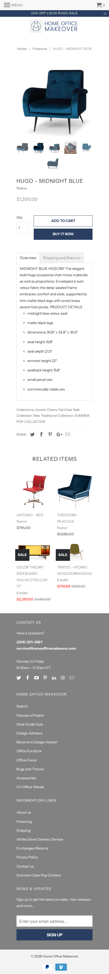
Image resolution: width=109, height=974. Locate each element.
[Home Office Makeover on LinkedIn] (54, 678)
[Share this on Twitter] (32, 434)
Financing (24, 821)
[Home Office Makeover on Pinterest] (45, 678)
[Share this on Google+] (58, 434)
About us (23, 812)
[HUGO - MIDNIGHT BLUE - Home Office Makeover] (54, 99)
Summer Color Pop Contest (38, 875)
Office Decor (26, 760)
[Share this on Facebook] (41, 434)
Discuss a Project (30, 715)
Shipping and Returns (62, 258)
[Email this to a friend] (67, 434)
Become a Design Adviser (37, 742)
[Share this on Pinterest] (49, 434)
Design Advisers (29, 733)
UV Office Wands (30, 787)
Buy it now (63, 234)
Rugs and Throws (30, 769)
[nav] (13, 5)
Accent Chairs (46, 410)
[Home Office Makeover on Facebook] (28, 678)
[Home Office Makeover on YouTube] (37, 678)
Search (22, 706)
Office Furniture (29, 751)
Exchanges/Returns (32, 848)
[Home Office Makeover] (54, 26)
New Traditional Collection (53, 415)
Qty (19, 217)
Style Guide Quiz (29, 724)
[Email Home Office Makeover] (72, 678)
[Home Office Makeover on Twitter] (19, 678)
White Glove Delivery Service (39, 839)
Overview (28, 258)
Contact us (25, 866)
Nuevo (21, 188)
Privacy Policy (27, 857)
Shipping (23, 830)
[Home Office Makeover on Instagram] (63, 678)
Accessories (26, 778)
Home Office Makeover (60, 956)
